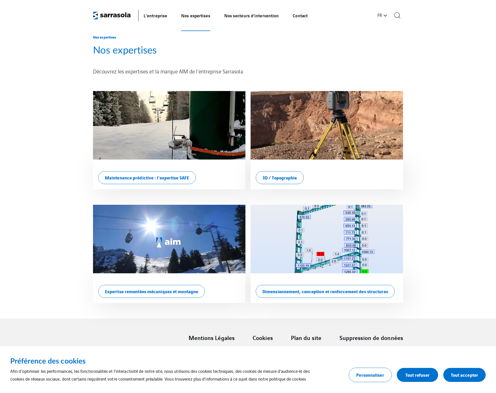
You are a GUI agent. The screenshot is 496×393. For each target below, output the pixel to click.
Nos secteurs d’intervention (251, 15)
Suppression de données (371, 337)
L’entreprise (155, 15)
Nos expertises (195, 15)
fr (379, 15)
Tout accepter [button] (464, 375)
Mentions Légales (212, 337)
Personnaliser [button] (370, 375)
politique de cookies (287, 379)
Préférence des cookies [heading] (48, 361)
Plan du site (306, 337)
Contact (300, 15)
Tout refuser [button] (417, 375)
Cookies (263, 337)
